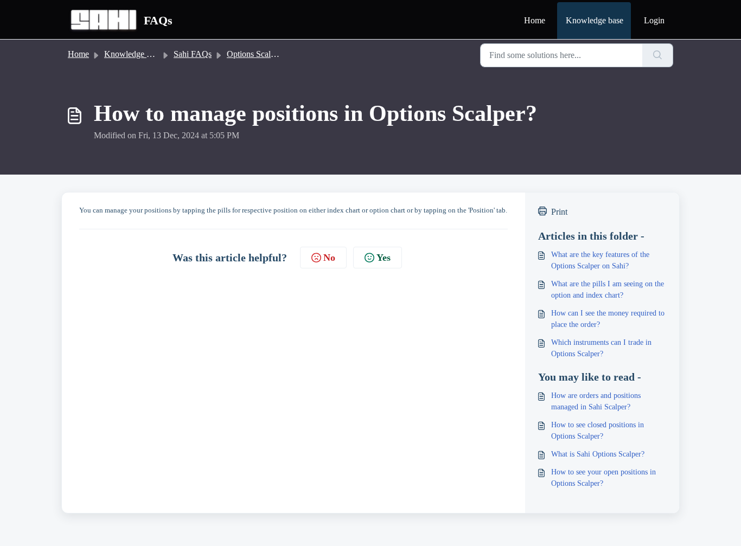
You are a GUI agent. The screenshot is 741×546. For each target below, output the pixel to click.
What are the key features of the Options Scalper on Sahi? (600, 260)
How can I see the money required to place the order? (608, 319)
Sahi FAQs (193, 54)
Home (534, 20)
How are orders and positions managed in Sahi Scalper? (596, 401)
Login (654, 20)
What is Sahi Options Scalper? (597, 454)
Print (559, 211)
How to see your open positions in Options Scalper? (603, 477)
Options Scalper (254, 54)
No (329, 257)
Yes (383, 257)
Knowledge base (594, 20)
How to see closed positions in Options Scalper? (597, 430)
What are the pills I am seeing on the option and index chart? (607, 289)
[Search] (657, 55)
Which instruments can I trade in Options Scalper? (601, 348)
